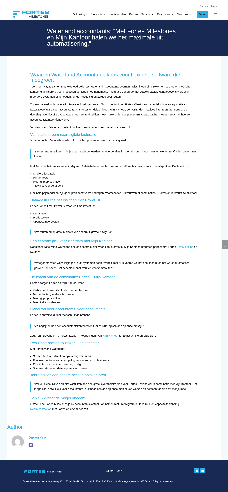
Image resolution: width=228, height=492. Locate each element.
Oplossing (79, 14)
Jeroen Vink (37, 437)
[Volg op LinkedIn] (196, 470)
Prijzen (133, 14)
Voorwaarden (166, 481)
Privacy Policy (151, 481)
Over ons (182, 14)
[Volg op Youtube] (202, 470)
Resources (163, 14)
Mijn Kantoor (110, 335)
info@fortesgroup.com (125, 481)
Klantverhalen (117, 14)
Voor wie (97, 14)
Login (214, 6)
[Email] (31, 445)
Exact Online (185, 246)
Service (145, 14)
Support (204, 6)
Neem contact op (40, 409)
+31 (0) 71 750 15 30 (95, 481)
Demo (202, 14)
